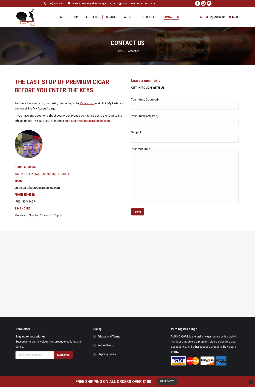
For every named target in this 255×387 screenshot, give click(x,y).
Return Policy (106, 345)
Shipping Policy (107, 354)
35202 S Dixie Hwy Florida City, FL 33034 (93, 3)
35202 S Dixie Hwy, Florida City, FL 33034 (42, 174)
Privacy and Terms (109, 336)
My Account (217, 17)
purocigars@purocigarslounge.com (87, 121)
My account (87, 103)
